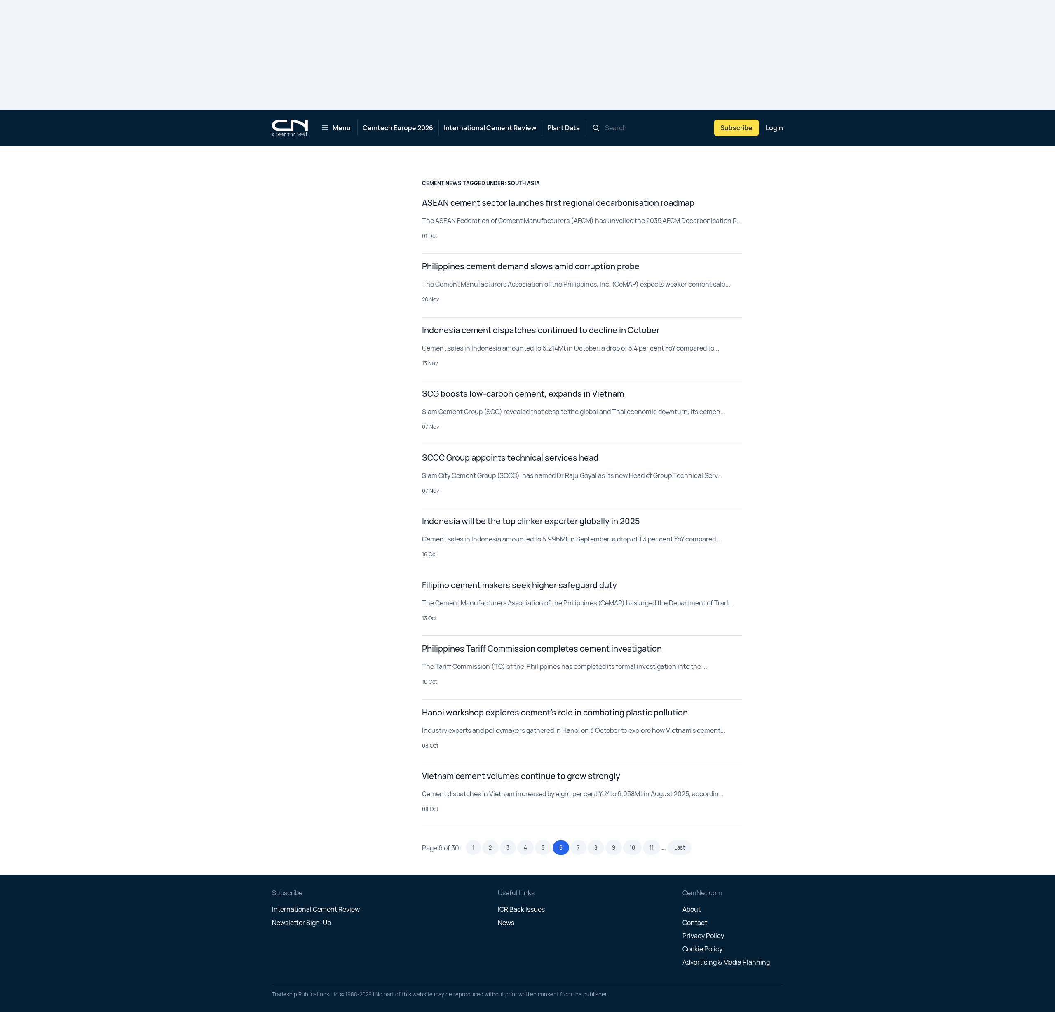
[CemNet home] (290, 128)
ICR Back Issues (521, 909)
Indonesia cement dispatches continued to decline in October (540, 330)
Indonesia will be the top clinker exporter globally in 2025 (531, 521)
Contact (694, 922)
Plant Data (563, 127)
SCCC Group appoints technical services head (510, 457)
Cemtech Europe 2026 (398, 127)
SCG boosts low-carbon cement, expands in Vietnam (523, 393)
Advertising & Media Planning (726, 962)
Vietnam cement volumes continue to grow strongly (521, 775)
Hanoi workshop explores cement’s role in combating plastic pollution (555, 712)
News (506, 922)
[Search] (596, 128)
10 (632, 847)
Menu (342, 127)
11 (651, 847)
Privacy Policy (703, 935)
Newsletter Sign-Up (301, 922)
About (691, 909)
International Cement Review (490, 127)
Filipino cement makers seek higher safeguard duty (519, 585)
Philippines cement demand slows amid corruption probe (531, 266)
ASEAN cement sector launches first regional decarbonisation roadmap (558, 202)
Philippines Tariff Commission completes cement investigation (542, 648)
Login (774, 127)
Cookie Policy (702, 948)
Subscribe (736, 127)
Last (679, 847)
